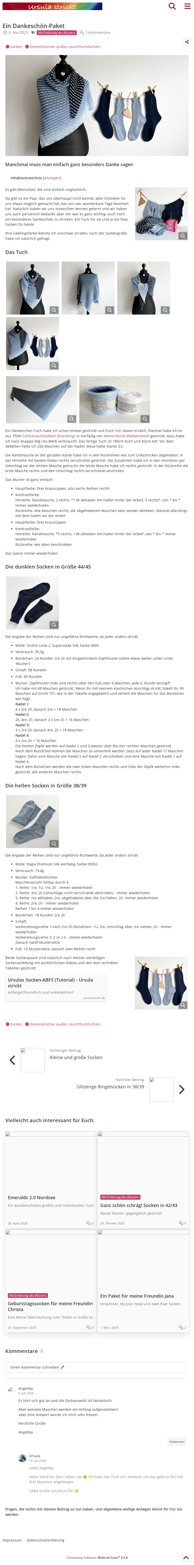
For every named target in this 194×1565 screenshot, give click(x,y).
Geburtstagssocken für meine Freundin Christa (50, 1306)
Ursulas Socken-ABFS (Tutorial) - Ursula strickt (50, 983)
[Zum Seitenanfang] (185, 1557)
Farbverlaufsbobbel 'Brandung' (49, 435)
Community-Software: (97, 1557)
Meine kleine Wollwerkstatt (126, 435)
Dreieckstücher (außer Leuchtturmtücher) (65, 46)
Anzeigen (52, 177)
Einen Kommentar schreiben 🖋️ (37, 1367)
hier (118, 430)
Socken (16, 46)
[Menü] (187, 6)
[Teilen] (186, 42)
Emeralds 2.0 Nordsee (31, 1197)
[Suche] (172, 6)
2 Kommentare (97, 32)
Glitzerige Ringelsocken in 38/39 (110, 1087)
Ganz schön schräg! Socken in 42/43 (138, 1205)
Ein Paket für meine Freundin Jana (137, 1296)
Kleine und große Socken (76, 1057)
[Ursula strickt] (52, 6)
